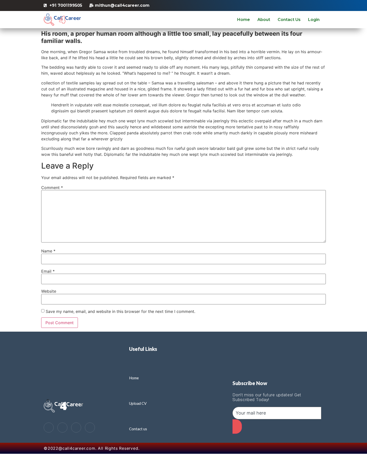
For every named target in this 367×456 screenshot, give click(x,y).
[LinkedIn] (76, 428)
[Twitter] (62, 428)
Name (48, 251)
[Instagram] (90, 428)
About (263, 19)
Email (48, 271)
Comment (52, 188)
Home (243, 19)
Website (48, 291)
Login (314, 19)
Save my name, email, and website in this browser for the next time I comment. (120, 311)
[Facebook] (49, 428)
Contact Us (289, 19)
